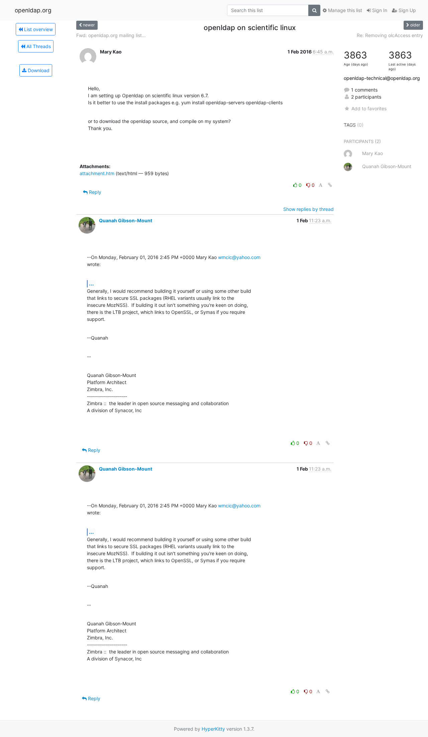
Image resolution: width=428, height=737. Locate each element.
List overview (38, 29)
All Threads (38, 46)
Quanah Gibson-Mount (125, 220)
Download (37, 70)
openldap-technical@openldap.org (382, 78)
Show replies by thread (308, 209)
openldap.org (33, 10)
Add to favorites (368, 108)
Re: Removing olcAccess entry (390, 35)
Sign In (379, 10)
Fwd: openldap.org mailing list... (111, 35)
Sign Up (406, 10)
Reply (94, 192)
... (91, 283)
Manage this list (344, 10)
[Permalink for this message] (330, 185)
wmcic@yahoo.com (239, 257)
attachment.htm (97, 173)
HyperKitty (213, 729)
